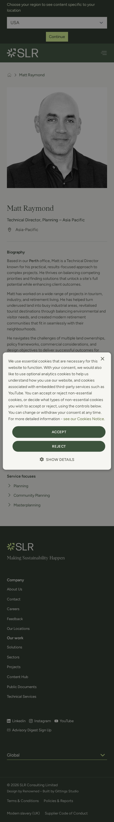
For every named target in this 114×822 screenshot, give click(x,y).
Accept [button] (59, 432)
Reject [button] (59, 446)
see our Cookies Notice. (84, 419)
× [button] (102, 359)
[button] (57, 459)
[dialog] (57, 411)
